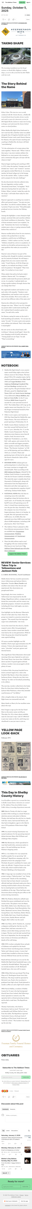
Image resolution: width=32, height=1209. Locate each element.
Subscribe (22, 2)
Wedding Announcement (12, 535)
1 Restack (16, 1091)
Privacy (22, 1195)
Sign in (28, 2)
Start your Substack (11, 1201)
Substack (7, 1205)
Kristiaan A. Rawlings (15, 1166)
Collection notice (16, 1197)
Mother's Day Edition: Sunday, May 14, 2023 (9, 1160)
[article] (16, 1139)
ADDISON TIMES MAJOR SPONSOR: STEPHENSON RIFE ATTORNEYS (11, 1138)
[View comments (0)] (9, 19)
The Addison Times (16, 1152)
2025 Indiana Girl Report (12, 472)
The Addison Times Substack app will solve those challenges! (16, 548)
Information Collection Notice (19, 1083)
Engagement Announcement (14, 532)
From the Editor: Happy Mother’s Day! (11, 1163)
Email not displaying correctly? (10, 1150)
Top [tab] (3, 1130)
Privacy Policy (15, 1084)
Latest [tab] (8, 1130)
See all (5, 1173)
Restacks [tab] (12, 1109)
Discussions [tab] (14, 1130)
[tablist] (8, 1109)
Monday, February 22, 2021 (11, 1148)
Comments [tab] (5, 1109)
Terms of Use (24, 1081)
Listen (28, 15)
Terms (26, 1195)
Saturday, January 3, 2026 (10, 1135)
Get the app (24, 1201)
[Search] (29, 1130)
